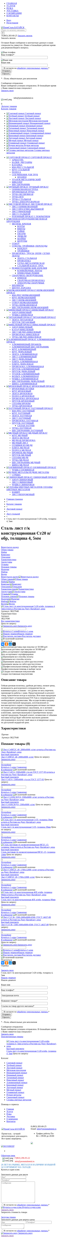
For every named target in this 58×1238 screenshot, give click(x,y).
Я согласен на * (26, 1205)
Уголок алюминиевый (26, 374)
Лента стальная (27, 258)
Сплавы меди (20, 457)
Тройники (23, 251)
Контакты (12, 15)
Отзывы (4, 594)
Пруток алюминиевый (26, 369)
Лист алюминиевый (24, 357)
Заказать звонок (25, 35)
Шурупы (22, 241)
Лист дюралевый (22, 359)
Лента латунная (22, 416)
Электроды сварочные (30, 283)
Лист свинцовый (22, 482)
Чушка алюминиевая (25, 379)
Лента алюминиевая (24, 354)
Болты (21, 226)
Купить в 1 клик (25, 631)
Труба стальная (21, 199)
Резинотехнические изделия (29, 268)
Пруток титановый (23, 322)
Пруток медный (21, 455)
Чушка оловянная (23, 470)
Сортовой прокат (33, 113)
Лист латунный (21, 418)
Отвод (15, 243)
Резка (9, 8)
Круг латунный (21, 413)
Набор (4, 582)
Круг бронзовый (21, 391)
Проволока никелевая (25, 334)
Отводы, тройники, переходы (29, 246)
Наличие (5, 599)
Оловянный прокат (36, 143)
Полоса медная (21, 450)
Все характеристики (10, 621)
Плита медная (20, 448)
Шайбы (21, 238)
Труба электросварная (26, 202)
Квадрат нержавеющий (26, 295)
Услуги (10, 6)
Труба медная (20, 460)
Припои (22, 278)
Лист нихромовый (23, 494)
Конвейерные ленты (29, 270)
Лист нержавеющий (24, 300)
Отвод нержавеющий (25, 302)
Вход (8, 20)
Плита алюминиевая (25, 361)
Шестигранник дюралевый (28, 381)
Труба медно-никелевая (26, 337)
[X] (14, 644)
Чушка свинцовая (23, 484)
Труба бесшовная (22, 194)
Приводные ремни (28, 273)
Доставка (12, 11)
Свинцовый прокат (36, 148)
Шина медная (20, 465)
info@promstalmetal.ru (23, 98)
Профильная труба (23, 192)
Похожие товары (9, 596)
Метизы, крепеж (21, 224)
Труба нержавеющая (24, 305)
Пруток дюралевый (23, 371)
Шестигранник (21, 184)
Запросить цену (25, 1233)
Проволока (24, 261)
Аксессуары (6, 591)
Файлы (4, 601)
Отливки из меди (22, 445)
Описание (5, 586)
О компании (14, 13)
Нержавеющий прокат (40, 123)
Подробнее (6, 765)
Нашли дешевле (25, 634)
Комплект (5, 584)
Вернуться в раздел (10, 577)
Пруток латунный (23, 423)
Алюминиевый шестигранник (30, 347)
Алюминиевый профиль (26, 344)
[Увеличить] (29, 609)
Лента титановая (22, 320)
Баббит (16, 492)
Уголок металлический (26, 179)
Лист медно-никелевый (26, 332)
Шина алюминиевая (24, 384)
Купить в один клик (31, 1207)
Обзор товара (7, 579)
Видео (4, 604)
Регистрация (12, 23)
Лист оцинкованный (25, 206)
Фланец (22, 177)
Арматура (17, 160)
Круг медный (20, 435)
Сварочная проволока (31, 280)
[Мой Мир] (10, 644)
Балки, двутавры (22, 162)
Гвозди (21, 234)
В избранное (7, 769)
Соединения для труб (25, 174)
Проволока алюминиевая (28, 366)
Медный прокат (31, 140)
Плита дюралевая (22, 364)
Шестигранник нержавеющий (30, 307)
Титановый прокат (35, 128)
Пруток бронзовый (23, 401)
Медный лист (20, 443)
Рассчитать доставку (31, 636)
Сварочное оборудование (27, 275)
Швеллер (17, 182)
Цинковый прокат (34, 126)
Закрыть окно (7, 90)
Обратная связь (8, 1155)
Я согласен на (26, 68)
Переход (22, 248)
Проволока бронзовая (25, 398)
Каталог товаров (9, 106)
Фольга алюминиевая (25, 376)
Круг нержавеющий (24, 297)
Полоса (16, 172)
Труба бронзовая (22, 406)
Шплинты (18, 285)
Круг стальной (21, 170)
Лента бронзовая (22, 393)
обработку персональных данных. (32, 68)
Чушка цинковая (22, 315)
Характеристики (8, 589)
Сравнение (22, 767)
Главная (11, 3)
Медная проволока (23, 440)
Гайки (21, 231)
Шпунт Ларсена (21, 288)
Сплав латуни (26, 425)
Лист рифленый (21, 211)
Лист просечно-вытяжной (28, 209)
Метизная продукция (38, 121)
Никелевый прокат (35, 130)
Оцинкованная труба (25, 189)
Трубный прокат (32, 116)
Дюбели (22, 236)
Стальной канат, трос (30, 265)
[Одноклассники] (6, 644)
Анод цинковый (22, 312)
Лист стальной (21, 214)
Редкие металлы (31, 145)
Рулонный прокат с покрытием (31, 216)
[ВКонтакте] (2, 644)
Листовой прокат (33, 118)
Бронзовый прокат (34, 135)
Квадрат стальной (23, 167)
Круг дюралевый (22, 352)
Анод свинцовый (22, 480)
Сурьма (16, 475)
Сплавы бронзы (21, 403)
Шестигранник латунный (27, 430)
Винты (21, 229)
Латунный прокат (34, 138)
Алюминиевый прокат (40, 133)
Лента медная (20, 438)
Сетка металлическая (31, 263)
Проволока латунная (25, 421)
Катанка (17, 165)
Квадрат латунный (23, 411)
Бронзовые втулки (23, 389)
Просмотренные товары (12, 1036)
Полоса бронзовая (23, 396)
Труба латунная (21, 428)
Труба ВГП (18, 197)
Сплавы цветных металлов (18, 1100)
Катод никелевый (23, 329)
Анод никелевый (22, 327)
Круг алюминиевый (24, 349)
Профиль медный (22, 452)
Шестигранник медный (26, 462)
